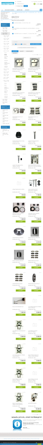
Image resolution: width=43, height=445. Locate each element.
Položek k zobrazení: (35, 44)
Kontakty (27, 9)
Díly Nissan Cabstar (7, 438)
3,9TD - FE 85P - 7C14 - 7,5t (6, 75)
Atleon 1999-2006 (5, 110)
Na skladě (15, 41)
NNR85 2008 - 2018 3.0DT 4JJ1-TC (6, 134)
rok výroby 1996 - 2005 (5, 31)
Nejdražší (21, 51)
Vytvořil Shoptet (39, 442)
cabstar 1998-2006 (5, 116)
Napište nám (19, 9)
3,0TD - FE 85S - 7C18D (6, 69)
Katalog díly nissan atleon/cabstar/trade (5, 107)
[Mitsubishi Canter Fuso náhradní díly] (7, 3)
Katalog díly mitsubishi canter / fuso (4, 25)
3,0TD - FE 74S (6, 46)
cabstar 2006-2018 (5, 121)
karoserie (6, 60)
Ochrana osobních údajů (35, 438)
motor (5, 52)
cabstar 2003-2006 (5, 119)
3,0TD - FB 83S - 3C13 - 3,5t (6, 49)
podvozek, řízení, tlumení (6, 57)
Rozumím (39, 444)
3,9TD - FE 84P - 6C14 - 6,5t (6, 72)
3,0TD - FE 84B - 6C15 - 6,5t (6, 39)
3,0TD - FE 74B (6, 41)
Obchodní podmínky (9, 9)
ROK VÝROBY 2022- (5, 103)
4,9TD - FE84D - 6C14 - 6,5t (6, 78)
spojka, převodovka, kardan (6, 88)
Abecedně (15, 53)
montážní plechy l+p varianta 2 (25, 33)
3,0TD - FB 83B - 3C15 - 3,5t (6, 44)
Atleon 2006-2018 (5, 113)
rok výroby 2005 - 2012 (5, 34)
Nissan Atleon (19, 438)
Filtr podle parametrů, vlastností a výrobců (26, 47)
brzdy (5, 54)
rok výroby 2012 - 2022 (5, 100)
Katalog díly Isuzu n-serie (4, 127)
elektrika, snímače (6, 67)
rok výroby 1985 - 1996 (5, 28)
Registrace (40, 1)
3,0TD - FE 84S (6, 51)
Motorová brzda (22, 22)
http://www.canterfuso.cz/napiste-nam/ (6, 20)
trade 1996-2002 (6, 123)
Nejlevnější (15, 51)
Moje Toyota (13, 438)
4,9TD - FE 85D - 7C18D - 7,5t (6, 81)
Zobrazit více (26, 37)
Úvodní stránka (2, 10)
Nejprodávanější (29, 51)
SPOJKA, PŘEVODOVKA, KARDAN (7, 63)
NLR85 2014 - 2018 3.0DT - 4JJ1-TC (6, 130)
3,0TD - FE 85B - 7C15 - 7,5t (6, 36)
